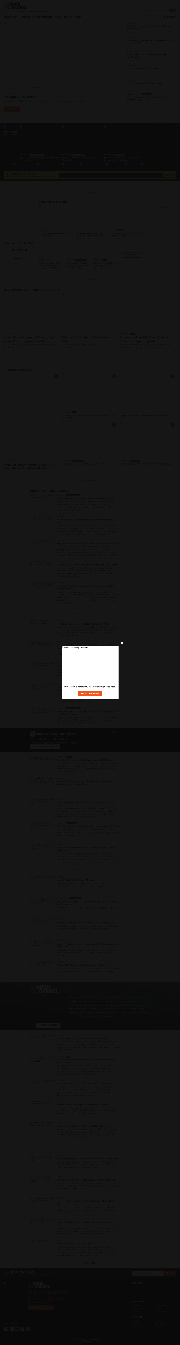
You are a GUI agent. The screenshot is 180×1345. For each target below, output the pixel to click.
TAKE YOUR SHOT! (90, 693)
